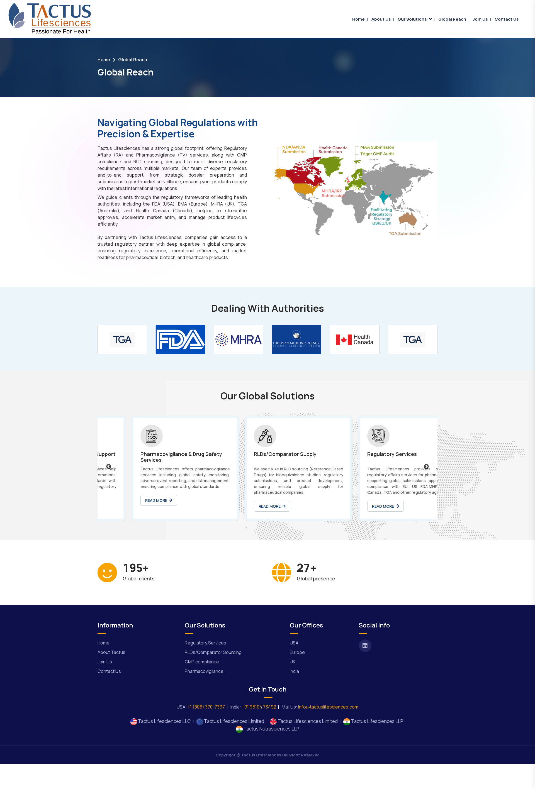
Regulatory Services (205, 643)
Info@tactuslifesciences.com (327, 707)
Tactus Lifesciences (261, 755)
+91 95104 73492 (259, 707)
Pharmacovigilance (204, 671)
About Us (381, 19)
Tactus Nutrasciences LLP (271, 729)
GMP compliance (202, 662)
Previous (108, 467)
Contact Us (507, 19)
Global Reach (452, 19)
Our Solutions (412, 19)
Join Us (480, 19)
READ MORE (125, 500)
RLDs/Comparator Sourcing (213, 652)
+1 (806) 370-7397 (206, 707)
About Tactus (111, 652)
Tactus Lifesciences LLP (376, 721)
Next (426, 467)
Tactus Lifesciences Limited (233, 721)
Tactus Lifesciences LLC (164, 721)
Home (358, 19)
